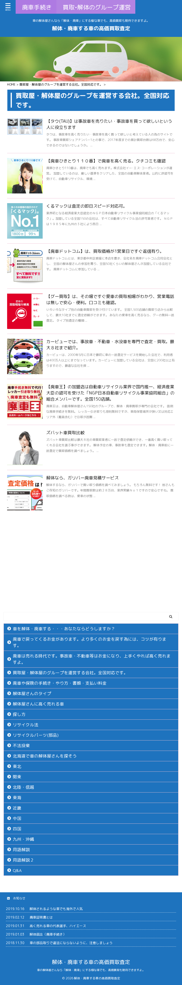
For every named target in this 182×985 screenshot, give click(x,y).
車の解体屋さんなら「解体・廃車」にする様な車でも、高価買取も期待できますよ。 (91, 970)
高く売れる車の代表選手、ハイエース (58, 926)
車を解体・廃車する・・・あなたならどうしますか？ (64, 629)
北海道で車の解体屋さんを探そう (45, 756)
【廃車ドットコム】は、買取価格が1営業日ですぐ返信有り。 (105, 251)
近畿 (17, 808)
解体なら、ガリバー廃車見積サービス (82, 478)
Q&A (17, 870)
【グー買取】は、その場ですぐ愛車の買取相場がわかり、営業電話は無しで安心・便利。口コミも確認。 (110, 299)
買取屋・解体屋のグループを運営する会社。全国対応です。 (70, 673)
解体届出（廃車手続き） (48, 934)
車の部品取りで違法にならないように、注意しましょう (71, 943)
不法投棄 (21, 746)
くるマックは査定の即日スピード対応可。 (86, 206)
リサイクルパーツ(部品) (36, 735)
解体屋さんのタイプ (32, 693)
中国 (17, 818)
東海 (17, 798)
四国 (17, 829)
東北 (17, 766)
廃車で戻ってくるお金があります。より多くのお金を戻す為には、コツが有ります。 (89, 642)
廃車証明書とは (41, 917)
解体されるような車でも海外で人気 (56, 908)
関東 (17, 777)
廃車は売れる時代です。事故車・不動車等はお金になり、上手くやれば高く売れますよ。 (92, 659)
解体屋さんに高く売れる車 (38, 704)
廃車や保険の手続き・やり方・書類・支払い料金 (60, 683)
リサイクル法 (25, 725)
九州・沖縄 (23, 839)
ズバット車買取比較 (65, 433)
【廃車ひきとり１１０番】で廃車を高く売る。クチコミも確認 (106, 161)
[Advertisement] (91, 576)
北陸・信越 (23, 787)
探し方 (19, 714)
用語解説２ (23, 860)
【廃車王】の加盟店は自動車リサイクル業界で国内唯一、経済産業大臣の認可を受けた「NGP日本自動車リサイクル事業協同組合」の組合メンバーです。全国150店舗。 (110, 393)
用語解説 (21, 850)
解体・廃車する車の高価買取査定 (91, 28)
